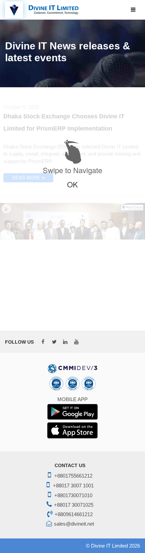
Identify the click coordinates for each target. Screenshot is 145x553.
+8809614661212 (74, 514)
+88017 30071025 (73, 505)
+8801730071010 (73, 495)
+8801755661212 (73, 476)
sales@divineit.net (74, 524)
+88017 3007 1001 (73, 485)
